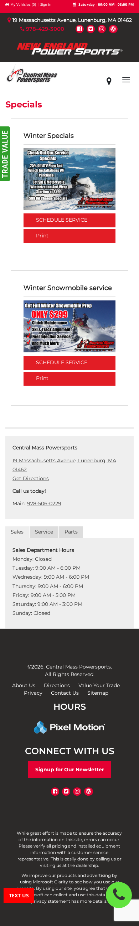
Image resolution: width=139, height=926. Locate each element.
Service (44, 532)
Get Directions (30, 478)
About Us (23, 685)
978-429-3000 (44, 28)
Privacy (33, 693)
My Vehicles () (23, 4)
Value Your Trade (99, 685)
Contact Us (65, 693)
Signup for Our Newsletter (69, 769)
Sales (17, 532)
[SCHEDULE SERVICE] (69, 178)
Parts (71, 532)
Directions (57, 685)
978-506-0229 (44, 503)
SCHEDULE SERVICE (61, 220)
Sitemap (97, 693)
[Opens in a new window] (79, 28)
